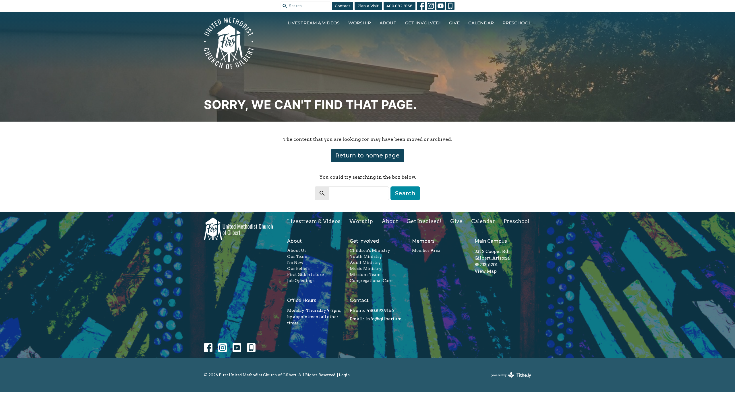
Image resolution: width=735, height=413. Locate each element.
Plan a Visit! (368, 5)
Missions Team (365, 274)
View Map (486, 271)
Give (454, 23)
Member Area (426, 250)
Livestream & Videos (314, 23)
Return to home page (367, 155)
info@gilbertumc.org (386, 319)
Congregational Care (371, 280)
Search (405, 193)
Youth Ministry (366, 256)
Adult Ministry (365, 262)
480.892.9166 (399, 5)
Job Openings (300, 280)
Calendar (481, 23)
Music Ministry (366, 268)
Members (423, 241)
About (388, 23)
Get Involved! (422, 23)
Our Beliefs (298, 268)
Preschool (516, 23)
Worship (359, 23)
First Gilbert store (305, 274)
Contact (342, 5)
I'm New (295, 262)
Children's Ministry (370, 250)
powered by (508, 380)
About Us (296, 250)
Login (344, 375)
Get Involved (364, 241)
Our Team (297, 256)
